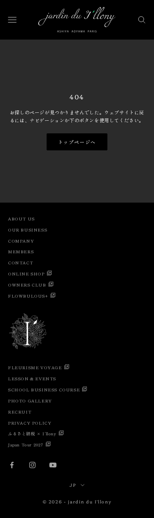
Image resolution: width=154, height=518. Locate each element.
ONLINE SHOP (26, 273)
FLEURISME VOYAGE (35, 367)
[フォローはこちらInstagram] (32, 465)
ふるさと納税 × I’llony (32, 433)
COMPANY (21, 240)
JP (72, 485)
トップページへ (77, 142)
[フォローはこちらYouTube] (53, 465)
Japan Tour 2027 (25, 444)
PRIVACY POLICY (29, 422)
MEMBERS (21, 251)
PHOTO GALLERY (30, 400)
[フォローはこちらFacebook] (12, 465)
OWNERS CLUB (27, 284)
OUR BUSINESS (27, 229)
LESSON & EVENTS (32, 378)
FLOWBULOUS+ (28, 295)
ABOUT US (21, 218)
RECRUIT (19, 411)
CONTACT (20, 262)
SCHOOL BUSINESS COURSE (44, 389)
